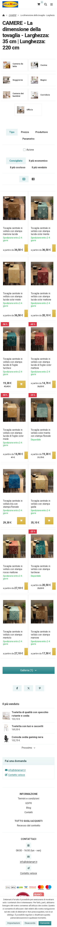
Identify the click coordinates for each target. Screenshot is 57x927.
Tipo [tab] (11, 132)
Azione (30, 149)
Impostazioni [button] (13, 923)
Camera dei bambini (18, 94)
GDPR (28, 803)
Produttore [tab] (41, 132)
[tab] (24, 179)
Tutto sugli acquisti (28, 821)
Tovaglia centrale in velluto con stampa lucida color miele (12, 296)
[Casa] (10, 4)
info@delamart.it (17, 770)
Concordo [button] (45, 923)
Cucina (43, 65)
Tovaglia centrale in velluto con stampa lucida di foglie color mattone (41, 363)
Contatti (28, 812)
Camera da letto (18, 65)
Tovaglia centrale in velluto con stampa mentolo (12, 634)
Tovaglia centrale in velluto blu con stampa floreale (12, 503)
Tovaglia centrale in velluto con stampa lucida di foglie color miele (13, 434)
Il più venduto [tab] (39, 167)
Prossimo (27, 747)
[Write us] (28, 868)
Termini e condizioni (28, 798)
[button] (21, 384)
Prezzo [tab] (25, 132)
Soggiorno (18, 80)
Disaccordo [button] (30, 923)
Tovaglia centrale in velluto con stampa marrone (40, 634)
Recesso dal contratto (28, 825)
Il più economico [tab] (38, 160)
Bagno (43, 80)
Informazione (29, 794)
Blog (28, 807)
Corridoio (45, 95)
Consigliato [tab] (15, 160)
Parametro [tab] (28, 138)
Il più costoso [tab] (17, 167)
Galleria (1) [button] (26, 670)
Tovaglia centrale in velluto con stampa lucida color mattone (41, 296)
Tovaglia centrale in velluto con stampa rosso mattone (12, 569)
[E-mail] (28, 856)
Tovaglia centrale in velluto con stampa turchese (40, 569)
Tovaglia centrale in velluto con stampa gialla (40, 503)
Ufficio (30, 109)
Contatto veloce (16, 774)
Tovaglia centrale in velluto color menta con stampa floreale (41, 432)
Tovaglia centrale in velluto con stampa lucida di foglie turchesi (12, 363)
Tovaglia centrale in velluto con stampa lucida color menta (40, 231)
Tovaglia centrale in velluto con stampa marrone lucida (12, 231)
